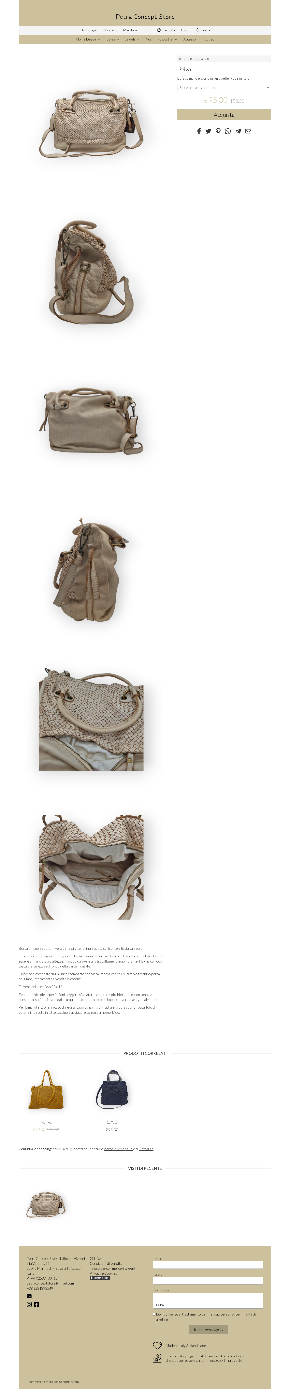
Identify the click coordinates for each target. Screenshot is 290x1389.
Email (158, 1274)
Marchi (129, 30)
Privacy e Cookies (103, 1273)
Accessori (190, 39)
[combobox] (224, 87)
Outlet (209, 39)
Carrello (168, 30)
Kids (148, 39)
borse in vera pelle (118, 1149)
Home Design (87, 39)
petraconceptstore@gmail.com (50, 1283)
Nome (158, 1258)
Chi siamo (110, 30)
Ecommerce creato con (53, 1381)
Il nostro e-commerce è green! (112, 1268)
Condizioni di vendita (106, 1263)
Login (185, 30)
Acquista (224, 114)
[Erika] (91, 124)
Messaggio (162, 1290)
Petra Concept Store (145, 16)
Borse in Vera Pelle (201, 59)
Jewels (130, 39)
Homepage (88, 30)
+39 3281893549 (40, 1288)
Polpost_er (166, 39)
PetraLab (146, 1149)
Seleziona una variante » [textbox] (198, 87)
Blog (147, 30)
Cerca (205, 30)
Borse (111, 39)
